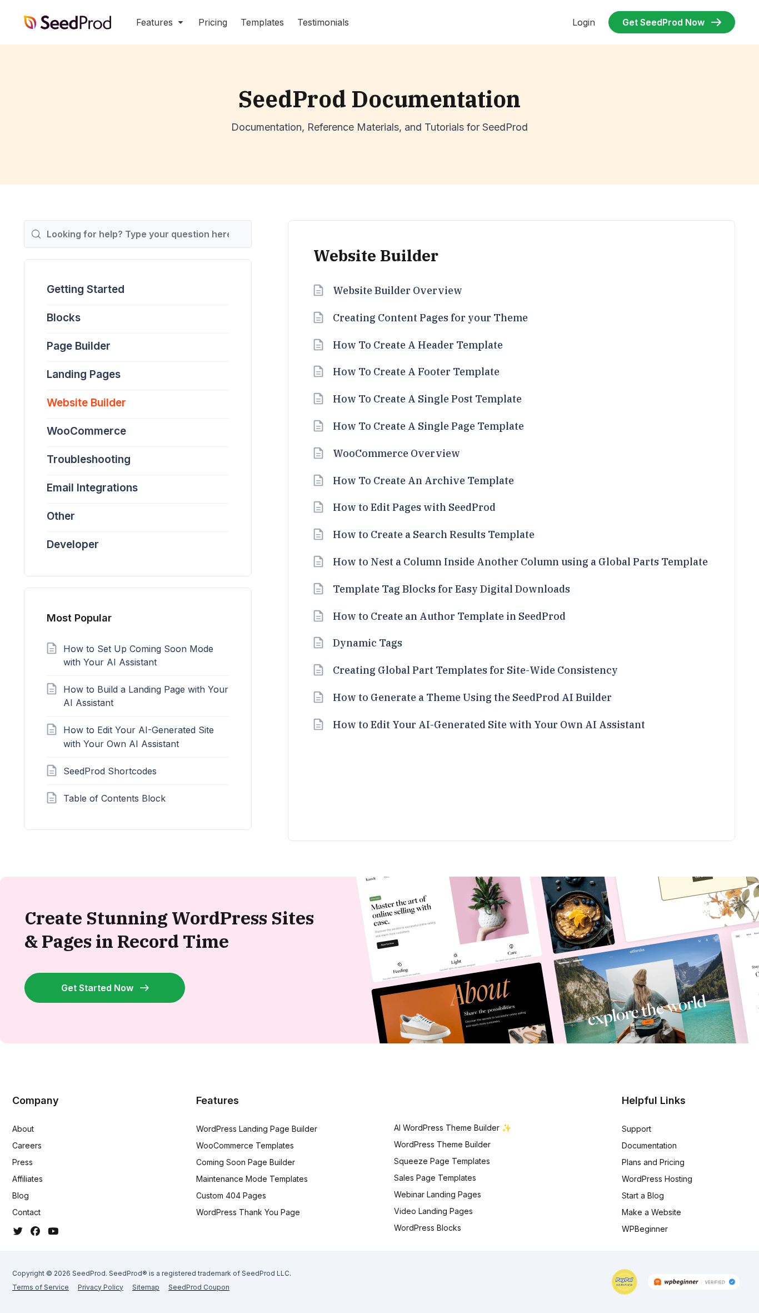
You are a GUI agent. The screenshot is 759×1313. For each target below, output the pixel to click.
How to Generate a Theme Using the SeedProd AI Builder (472, 697)
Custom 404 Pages (231, 1195)
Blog (20, 1195)
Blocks (64, 317)
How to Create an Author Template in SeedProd (449, 616)
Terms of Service (40, 1287)
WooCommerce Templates (245, 1145)
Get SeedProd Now (663, 22)
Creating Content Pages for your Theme (430, 317)
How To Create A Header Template (418, 345)
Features (154, 22)
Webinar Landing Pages (437, 1194)
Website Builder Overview (397, 290)
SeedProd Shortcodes (110, 771)
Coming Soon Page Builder (245, 1162)
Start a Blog (643, 1195)
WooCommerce (86, 431)
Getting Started (85, 289)
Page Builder (79, 346)
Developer (73, 544)
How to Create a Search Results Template (434, 534)
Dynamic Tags (367, 642)
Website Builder (86, 402)
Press (22, 1162)
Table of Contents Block (114, 798)
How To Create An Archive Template (423, 480)
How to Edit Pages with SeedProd (414, 507)
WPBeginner (645, 1229)
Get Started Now (97, 987)
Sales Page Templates (435, 1177)
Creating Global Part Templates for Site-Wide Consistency (475, 670)
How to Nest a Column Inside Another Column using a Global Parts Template (520, 561)
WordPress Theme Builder (442, 1144)
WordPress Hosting (657, 1178)
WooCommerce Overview (396, 453)
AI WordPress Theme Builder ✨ (452, 1127)
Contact (26, 1212)
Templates (262, 22)
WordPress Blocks (427, 1227)
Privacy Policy (100, 1287)
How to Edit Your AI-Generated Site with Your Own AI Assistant (489, 724)
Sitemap (145, 1287)
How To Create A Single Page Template (428, 426)
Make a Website (651, 1212)
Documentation (649, 1145)
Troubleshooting (89, 459)
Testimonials (323, 22)
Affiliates (27, 1178)
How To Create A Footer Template (416, 371)
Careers (27, 1145)
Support (636, 1128)
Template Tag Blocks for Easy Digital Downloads (451, 589)
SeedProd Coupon (198, 1287)
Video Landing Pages (433, 1211)
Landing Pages (84, 374)
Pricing (212, 22)
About (23, 1128)
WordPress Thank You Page (248, 1212)
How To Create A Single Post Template (427, 398)
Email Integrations (92, 487)
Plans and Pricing (653, 1162)
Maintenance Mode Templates (252, 1178)
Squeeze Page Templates (442, 1161)
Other (61, 516)
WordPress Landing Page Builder (256, 1128)
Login (583, 22)
